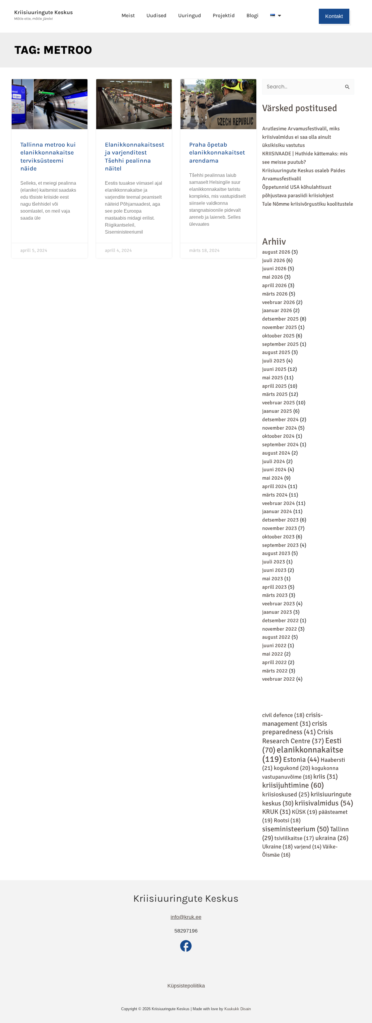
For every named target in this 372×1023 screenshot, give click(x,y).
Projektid (224, 15)
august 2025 (276, 352)
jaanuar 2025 (277, 411)
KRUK (276, 812)
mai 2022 (272, 654)
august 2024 (276, 453)
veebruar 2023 (278, 603)
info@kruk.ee (186, 917)
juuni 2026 (274, 268)
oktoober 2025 (278, 335)
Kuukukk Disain (237, 1009)
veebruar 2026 (278, 302)
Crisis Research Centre (297, 736)
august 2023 (276, 553)
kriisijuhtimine (293, 785)
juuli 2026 (273, 260)
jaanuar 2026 (277, 310)
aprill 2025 (274, 386)
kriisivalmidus (324, 802)
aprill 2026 (274, 285)
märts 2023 (275, 595)
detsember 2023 (280, 520)
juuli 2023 (273, 561)
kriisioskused (286, 794)
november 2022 (279, 629)
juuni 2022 (274, 645)
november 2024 (279, 428)
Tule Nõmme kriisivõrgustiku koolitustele (307, 204)
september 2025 (280, 344)
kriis (325, 777)
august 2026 (276, 252)
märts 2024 (275, 495)
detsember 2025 (280, 319)
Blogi (252, 15)
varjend (307, 846)
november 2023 (279, 528)
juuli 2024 (273, 461)
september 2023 (280, 545)
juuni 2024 (274, 469)
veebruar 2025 (278, 402)
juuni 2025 (274, 369)
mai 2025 (272, 377)
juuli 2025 (273, 360)
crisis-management (292, 719)
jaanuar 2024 (277, 511)
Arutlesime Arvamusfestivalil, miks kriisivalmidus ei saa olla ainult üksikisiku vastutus (301, 137)
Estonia (301, 759)
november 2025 (279, 327)
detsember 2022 (280, 620)
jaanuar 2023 (277, 612)
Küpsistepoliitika (186, 986)
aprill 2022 (274, 662)
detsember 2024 (280, 419)
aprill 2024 (274, 486)
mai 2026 (272, 277)
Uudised (156, 15)
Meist (128, 15)
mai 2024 (272, 478)
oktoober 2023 (278, 536)
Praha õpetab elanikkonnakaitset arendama (217, 152)
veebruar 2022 (278, 679)
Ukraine (277, 846)
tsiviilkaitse (294, 838)
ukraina (331, 838)
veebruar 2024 (278, 503)
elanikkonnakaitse (303, 754)
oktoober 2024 (278, 436)
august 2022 (276, 637)
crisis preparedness (294, 727)
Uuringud (189, 15)
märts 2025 (275, 394)
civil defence (283, 715)
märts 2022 (275, 671)
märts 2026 (275, 294)
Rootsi (287, 820)
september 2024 (280, 444)
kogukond (292, 768)
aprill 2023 (274, 587)
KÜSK (304, 812)
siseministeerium (295, 829)
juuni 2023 (274, 570)
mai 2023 (272, 578)
